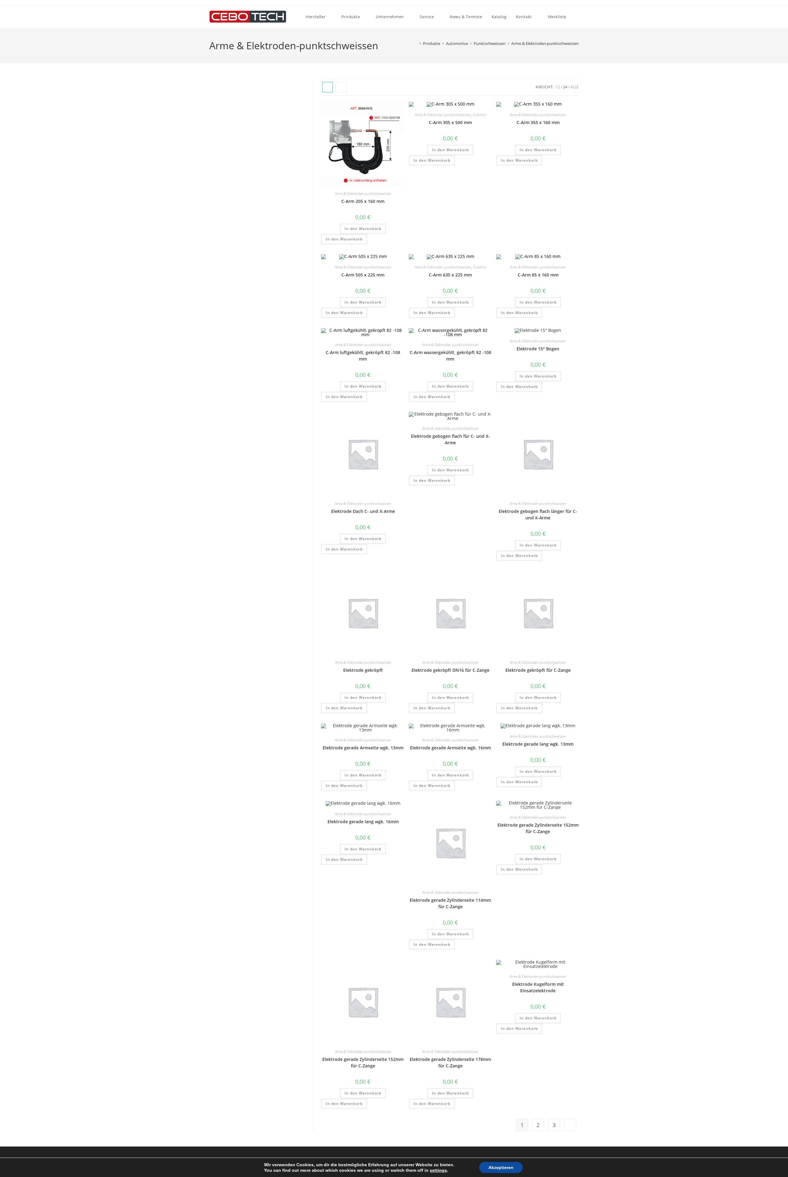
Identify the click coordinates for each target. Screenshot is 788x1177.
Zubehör (479, 114)
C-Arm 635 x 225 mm (450, 275)
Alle (574, 87)
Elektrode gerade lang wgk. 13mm (537, 744)
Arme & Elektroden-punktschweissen (545, 43)
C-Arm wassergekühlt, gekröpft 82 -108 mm (450, 355)
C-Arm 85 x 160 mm (538, 275)
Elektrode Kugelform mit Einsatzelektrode (538, 987)
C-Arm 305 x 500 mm (450, 122)
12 (558, 87)
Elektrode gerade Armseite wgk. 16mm (450, 748)
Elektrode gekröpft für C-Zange (538, 670)
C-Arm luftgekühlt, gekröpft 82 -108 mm (363, 355)
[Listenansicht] (341, 87)
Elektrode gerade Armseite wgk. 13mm (363, 748)
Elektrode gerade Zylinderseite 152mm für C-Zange (538, 828)
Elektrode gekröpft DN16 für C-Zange (450, 670)
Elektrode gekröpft (363, 670)
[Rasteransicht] (327, 87)
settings (438, 1170)
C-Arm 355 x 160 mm (538, 122)
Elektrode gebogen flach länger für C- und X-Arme (538, 514)
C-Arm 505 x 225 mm (362, 275)
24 (565, 87)
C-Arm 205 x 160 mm (362, 201)
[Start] (415, 43)
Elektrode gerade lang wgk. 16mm (363, 821)
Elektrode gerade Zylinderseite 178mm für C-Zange (450, 1062)
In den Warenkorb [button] (362, 228)
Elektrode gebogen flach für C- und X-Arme (450, 439)
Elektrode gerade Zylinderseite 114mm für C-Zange (450, 903)
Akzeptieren (500, 1167)
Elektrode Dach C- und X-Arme (363, 511)
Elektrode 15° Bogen (538, 349)
